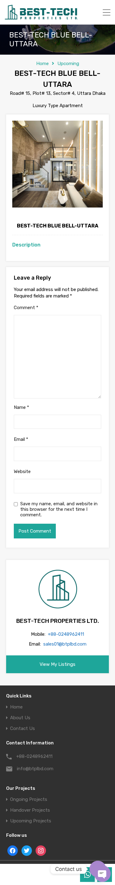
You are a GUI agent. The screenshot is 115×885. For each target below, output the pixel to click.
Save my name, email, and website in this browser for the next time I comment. (59, 509)
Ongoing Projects (28, 799)
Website (22, 471)
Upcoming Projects (30, 821)
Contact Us (22, 728)
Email (21, 439)
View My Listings (57, 664)
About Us (20, 718)
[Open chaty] (98, 869)
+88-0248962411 (66, 634)
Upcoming (68, 63)
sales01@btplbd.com (64, 644)
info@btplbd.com (35, 768)
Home (42, 63)
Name (21, 407)
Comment (26, 307)
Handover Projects (30, 810)
